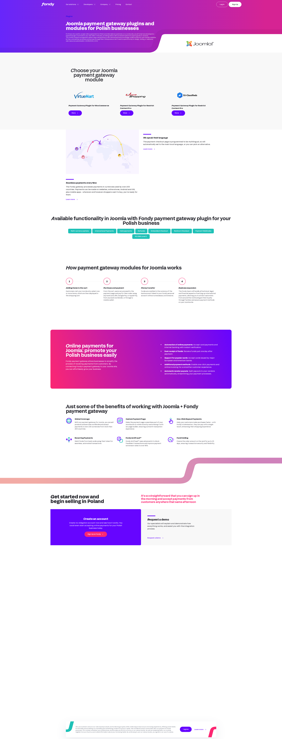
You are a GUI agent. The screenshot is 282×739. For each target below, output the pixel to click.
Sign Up (235, 4)
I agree (186, 729)
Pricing (118, 4)
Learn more (70, 199)
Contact (129, 4)
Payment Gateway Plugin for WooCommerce (89, 105)
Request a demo (154, 538)
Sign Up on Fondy (94, 534)
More (74, 113)
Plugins (69, 16)
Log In (222, 4)
